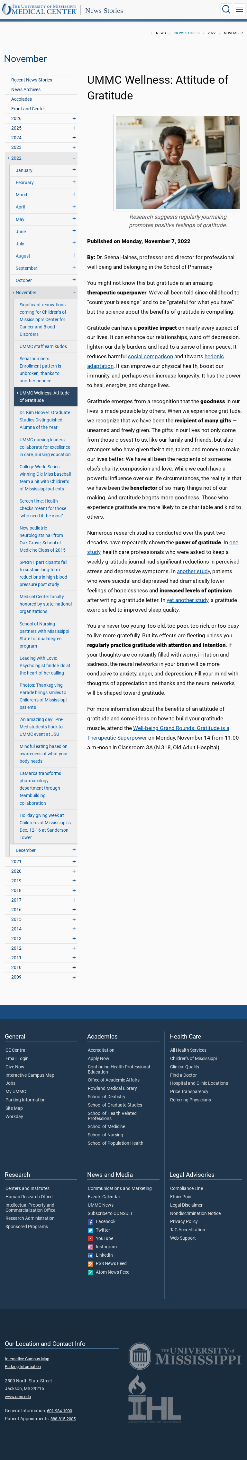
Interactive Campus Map (29, 1075)
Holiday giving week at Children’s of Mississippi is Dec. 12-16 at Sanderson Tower (45, 826)
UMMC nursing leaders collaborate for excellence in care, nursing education (45, 447)
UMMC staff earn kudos (43, 346)
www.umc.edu (18, 1396)
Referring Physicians (190, 1100)
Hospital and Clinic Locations (199, 1083)
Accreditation (101, 1050)
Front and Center (28, 109)
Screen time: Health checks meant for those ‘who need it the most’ (43, 508)
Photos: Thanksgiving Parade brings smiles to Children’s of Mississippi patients (43, 696)
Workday (14, 1116)
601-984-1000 (59, 1410)
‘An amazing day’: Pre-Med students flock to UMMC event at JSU (41, 727)
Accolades (21, 99)
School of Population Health (115, 1143)
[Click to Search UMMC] (226, 9)
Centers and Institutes (27, 1188)
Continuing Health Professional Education (119, 1070)
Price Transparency (189, 1091)
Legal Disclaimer (186, 1205)
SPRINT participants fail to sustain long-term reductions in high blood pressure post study (43, 573)
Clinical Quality (184, 1067)
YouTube (103, 1238)
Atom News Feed (111, 1272)
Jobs (10, 1083)
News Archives (26, 89)
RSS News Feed (110, 1263)
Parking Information (25, 1100)
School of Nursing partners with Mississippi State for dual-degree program (44, 635)
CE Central (15, 1050)
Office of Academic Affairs (114, 1080)
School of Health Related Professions (112, 1116)
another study (193, 571)
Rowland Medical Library (112, 1088)
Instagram (105, 1247)
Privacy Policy (184, 1221)
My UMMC (15, 1091)
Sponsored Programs (26, 1226)
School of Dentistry (106, 1096)
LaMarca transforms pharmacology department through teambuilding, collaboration (40, 788)
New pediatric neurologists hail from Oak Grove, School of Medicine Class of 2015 (43, 539)
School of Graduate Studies (115, 1105)
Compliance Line (186, 1188)
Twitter (101, 1230)
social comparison (150, 356)
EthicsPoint (181, 1197)
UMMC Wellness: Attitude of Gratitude (44, 396)
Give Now (14, 1067)
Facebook (104, 1221)
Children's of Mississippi (193, 1058)
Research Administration (30, 1218)
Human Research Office (28, 1197)
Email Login (17, 1058)
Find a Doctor (183, 1075)
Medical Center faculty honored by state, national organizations (46, 604)
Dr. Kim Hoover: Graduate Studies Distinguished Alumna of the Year (45, 420)
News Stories (104, 10)
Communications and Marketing (120, 1188)
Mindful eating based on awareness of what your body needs (44, 754)
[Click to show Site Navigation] (239, 9)
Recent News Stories (31, 80)
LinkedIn (103, 1255)
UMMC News (101, 1205)
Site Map (14, 1108)
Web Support (183, 1238)
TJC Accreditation (187, 1230)
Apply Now (98, 1058)
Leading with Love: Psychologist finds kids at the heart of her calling (45, 666)
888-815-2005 (63, 1418)
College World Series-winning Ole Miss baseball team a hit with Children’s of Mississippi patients (45, 478)
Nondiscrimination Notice (195, 1213)
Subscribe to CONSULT (110, 1213)
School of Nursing (105, 1135)
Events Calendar (104, 1197)
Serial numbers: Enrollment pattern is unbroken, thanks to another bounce (40, 370)
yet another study (187, 600)
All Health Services (188, 1050)
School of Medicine (106, 1126)
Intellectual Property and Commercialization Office (30, 1208)
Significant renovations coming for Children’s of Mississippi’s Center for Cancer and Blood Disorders (43, 319)
